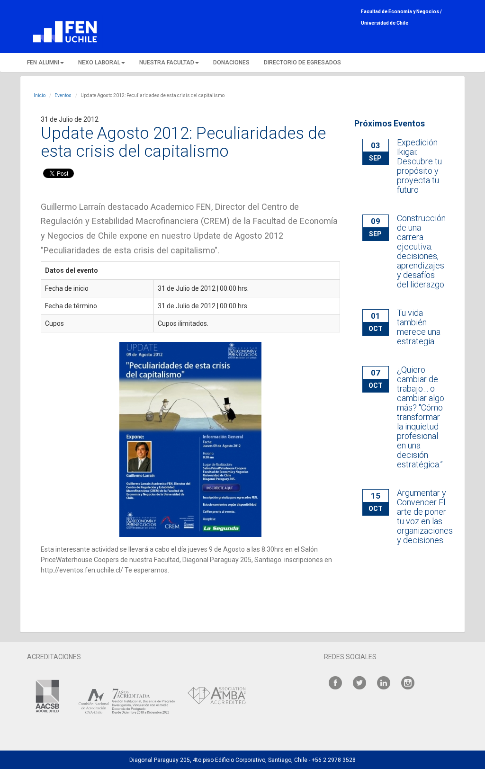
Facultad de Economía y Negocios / (401, 11)
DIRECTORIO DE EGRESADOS (302, 62)
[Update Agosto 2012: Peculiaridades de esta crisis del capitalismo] (190, 439)
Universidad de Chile (384, 23)
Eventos (63, 95)
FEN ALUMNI (43, 62)
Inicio (39, 95)
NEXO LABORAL (99, 62)
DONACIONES (231, 62)
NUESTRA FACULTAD (166, 62)
